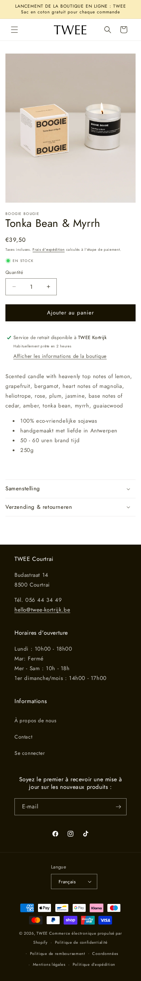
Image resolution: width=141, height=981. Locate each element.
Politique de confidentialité (81, 942)
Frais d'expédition (49, 249)
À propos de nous (35, 720)
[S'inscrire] (118, 806)
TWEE (42, 933)
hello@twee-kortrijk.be (42, 610)
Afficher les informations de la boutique (60, 356)
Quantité (14, 272)
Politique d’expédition (94, 964)
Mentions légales (49, 964)
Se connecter (29, 753)
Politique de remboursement (57, 953)
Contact (23, 736)
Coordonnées (105, 953)
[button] (14, 30)
